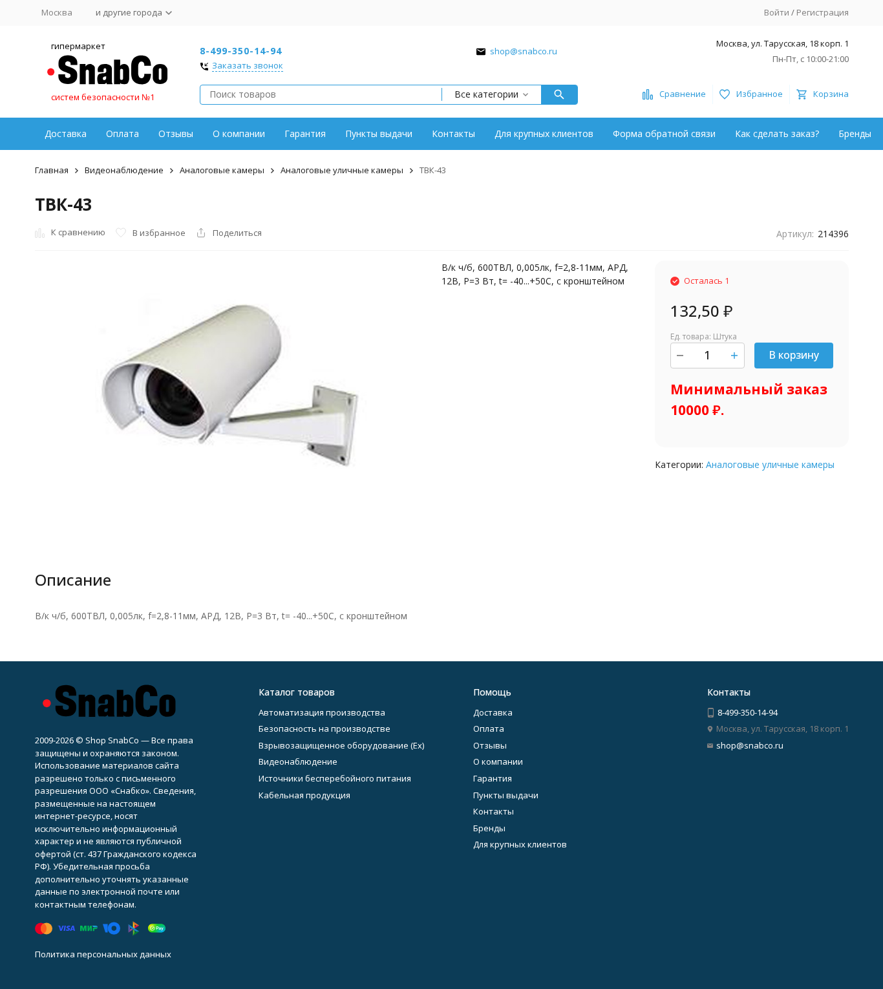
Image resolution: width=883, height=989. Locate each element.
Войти (776, 12)
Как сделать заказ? (777, 133)
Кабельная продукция (304, 795)
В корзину (794, 355)
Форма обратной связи (664, 133)
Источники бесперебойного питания (335, 778)
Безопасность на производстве (324, 728)
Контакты (453, 133)
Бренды (854, 133)
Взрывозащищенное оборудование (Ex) (341, 745)
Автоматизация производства (322, 712)
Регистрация (822, 12)
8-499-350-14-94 (241, 51)
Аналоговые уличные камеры (342, 170)
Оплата (122, 133)
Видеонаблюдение (124, 170)
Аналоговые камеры (222, 170)
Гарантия (305, 133)
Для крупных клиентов (544, 133)
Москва (56, 12)
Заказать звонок (247, 66)
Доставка (66, 133)
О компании (239, 133)
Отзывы (175, 133)
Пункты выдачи (378, 133)
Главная (52, 170)
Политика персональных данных (103, 954)
